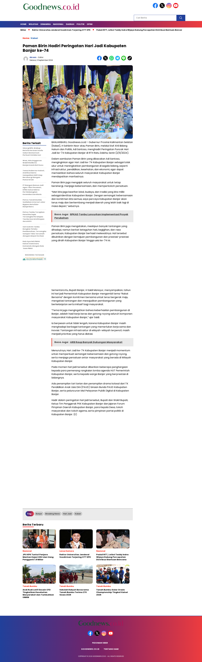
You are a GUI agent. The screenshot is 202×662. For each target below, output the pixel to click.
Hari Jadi (67, 513)
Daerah (70, 24)
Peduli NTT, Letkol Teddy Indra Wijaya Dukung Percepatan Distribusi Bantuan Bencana (126, 30)
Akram (33, 57)
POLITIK (80, 24)
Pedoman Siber (100, 643)
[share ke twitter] (106, 60)
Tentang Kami (111, 649)
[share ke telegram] (118, 60)
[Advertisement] (92, 265)
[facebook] (156, 7)
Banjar (39, 513)
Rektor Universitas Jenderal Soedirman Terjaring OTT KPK (47, 30)
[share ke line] (124, 60)
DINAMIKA (46, 24)
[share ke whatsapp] (112, 60)
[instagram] (169, 7)
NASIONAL (58, 24)
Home (23, 24)
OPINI (89, 24)
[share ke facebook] (100, 60)
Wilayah (33, 24)
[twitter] (163, 7)
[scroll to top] (193, 657)
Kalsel (34, 38)
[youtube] (176, 7)
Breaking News (52, 513)
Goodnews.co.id (90, 649)
